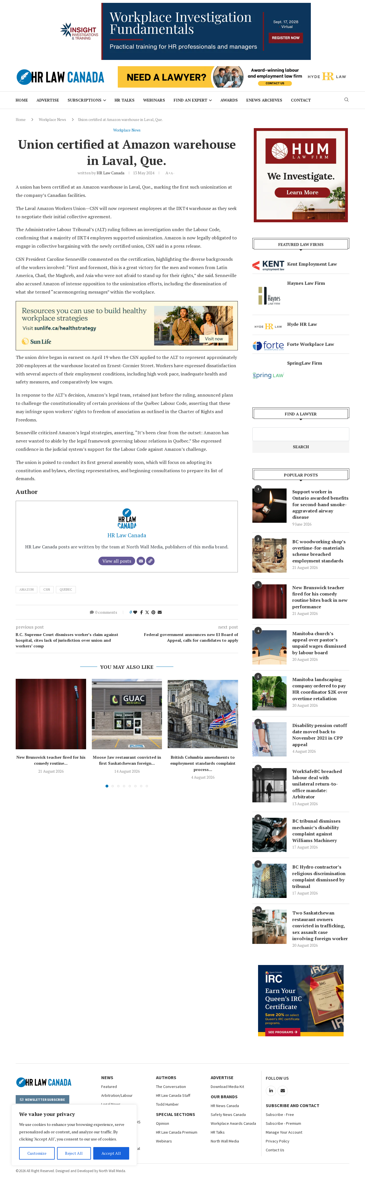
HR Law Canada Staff (173, 1095)
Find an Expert (190, 100)
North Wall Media (225, 1141)
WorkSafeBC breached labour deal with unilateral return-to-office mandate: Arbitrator (317, 784)
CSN (46, 589)
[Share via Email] (160, 612)
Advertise (47, 100)
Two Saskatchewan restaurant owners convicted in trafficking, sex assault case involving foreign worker (320, 926)
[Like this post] (135, 612)
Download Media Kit (227, 1087)
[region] (74, 1135)
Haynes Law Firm (306, 283)
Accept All (111, 1153)
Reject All (74, 1153)
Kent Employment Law (312, 264)
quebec (66, 589)
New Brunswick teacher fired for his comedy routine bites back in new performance (320, 597)
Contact (301, 100)
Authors (166, 1077)
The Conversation (171, 1087)
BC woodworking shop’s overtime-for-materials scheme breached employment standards (319, 551)
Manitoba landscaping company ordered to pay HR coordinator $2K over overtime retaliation (320, 689)
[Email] (141, 561)
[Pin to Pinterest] (153, 612)
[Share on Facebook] (141, 612)
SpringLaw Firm (304, 363)
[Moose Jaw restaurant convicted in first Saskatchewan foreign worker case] (127, 714)
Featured (109, 1087)
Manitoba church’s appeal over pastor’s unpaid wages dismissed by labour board (319, 643)
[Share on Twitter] (147, 612)
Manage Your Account (284, 1132)
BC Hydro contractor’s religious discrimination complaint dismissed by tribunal (319, 876)
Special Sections (175, 1114)
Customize (36, 1153)
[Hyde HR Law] (233, 69)
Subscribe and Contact (292, 1105)
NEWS (107, 1077)
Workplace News (52, 119)
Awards (229, 100)
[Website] (150, 561)
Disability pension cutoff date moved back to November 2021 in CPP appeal (319, 735)
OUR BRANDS (224, 1096)
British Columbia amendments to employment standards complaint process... (203, 763)
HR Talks (125, 100)
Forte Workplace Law (310, 344)
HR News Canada (225, 1106)
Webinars (154, 100)
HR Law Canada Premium (176, 1132)
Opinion (162, 1123)
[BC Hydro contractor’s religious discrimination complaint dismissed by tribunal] (269, 881)
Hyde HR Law (302, 324)
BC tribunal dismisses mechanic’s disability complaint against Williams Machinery (316, 830)
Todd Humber (167, 1104)
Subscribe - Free (280, 1115)
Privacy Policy (277, 1141)
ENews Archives (264, 100)
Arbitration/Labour (117, 1095)
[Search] (346, 100)
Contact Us (275, 1150)
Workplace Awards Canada (233, 1123)
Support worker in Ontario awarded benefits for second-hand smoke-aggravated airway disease (320, 504)
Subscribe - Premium (283, 1123)
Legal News (111, 1104)
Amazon (26, 589)
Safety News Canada (228, 1115)
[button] (23, 733)
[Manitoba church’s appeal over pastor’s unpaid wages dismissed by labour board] (269, 647)
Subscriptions (85, 100)
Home (22, 100)
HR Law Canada (110, 172)
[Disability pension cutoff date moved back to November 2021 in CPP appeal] (269, 739)
